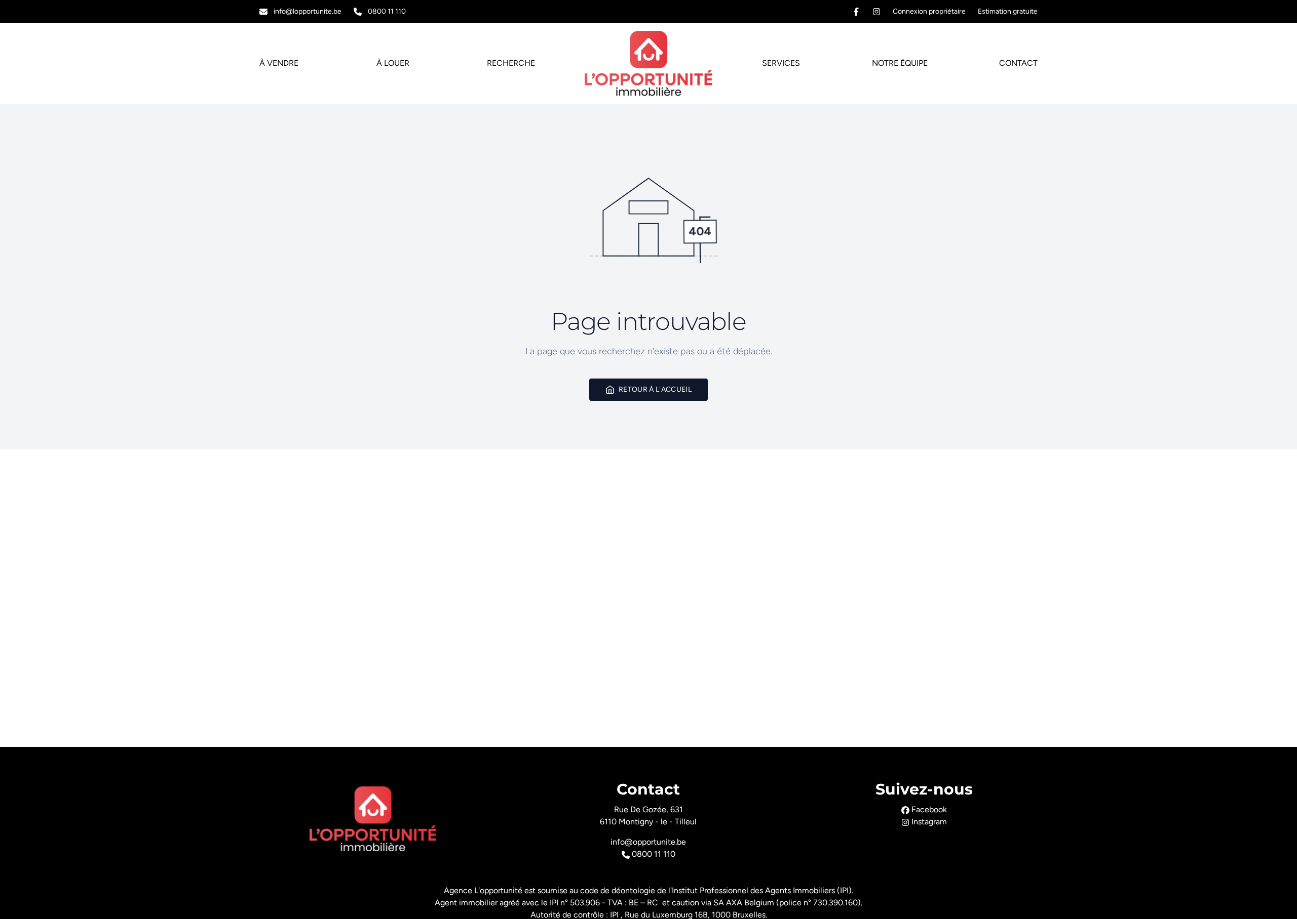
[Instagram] (876, 12)
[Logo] (648, 63)
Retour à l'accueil (655, 389)
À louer (392, 63)
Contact (1018, 63)
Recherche (511, 63)
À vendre (278, 63)
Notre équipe (900, 63)
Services (781, 63)
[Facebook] (856, 12)
